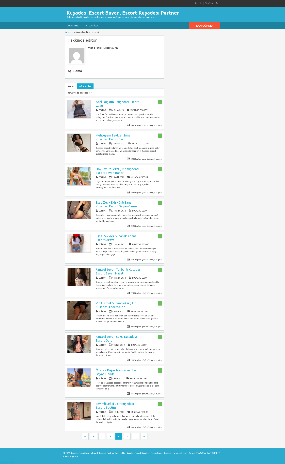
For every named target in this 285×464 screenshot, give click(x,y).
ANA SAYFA (73, 25)
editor (102, 110)
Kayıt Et (198, 3)
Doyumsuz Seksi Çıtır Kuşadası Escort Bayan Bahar (117, 170)
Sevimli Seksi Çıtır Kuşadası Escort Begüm (115, 405)
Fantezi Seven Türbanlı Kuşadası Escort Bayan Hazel (118, 271)
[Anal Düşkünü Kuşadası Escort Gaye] (79, 118)
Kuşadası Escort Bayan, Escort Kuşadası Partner (123, 13)
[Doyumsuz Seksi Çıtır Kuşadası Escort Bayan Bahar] (79, 185)
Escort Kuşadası (142, 453)
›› (144, 436)
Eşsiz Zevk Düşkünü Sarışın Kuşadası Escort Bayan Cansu (116, 204)
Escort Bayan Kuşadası (161, 453)
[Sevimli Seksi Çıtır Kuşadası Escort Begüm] (79, 420)
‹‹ (85, 436)
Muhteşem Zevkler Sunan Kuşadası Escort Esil (114, 137)
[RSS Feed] (217, 3)
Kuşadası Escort (139, 110)
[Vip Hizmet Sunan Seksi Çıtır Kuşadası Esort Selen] (79, 319)
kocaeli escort (6, 462)
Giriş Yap (209, 3)
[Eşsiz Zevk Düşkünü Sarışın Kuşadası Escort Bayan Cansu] (79, 218)
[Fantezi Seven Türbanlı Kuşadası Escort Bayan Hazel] (79, 285)
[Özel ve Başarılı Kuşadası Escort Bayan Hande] (79, 386)
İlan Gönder (204, 25)
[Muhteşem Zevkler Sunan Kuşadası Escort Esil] (79, 151)
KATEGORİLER (91, 25)
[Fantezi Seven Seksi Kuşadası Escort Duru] (79, 352)
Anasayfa (69, 32)
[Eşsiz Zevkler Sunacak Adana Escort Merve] (79, 252)
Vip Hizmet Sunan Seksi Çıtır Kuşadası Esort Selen (116, 305)
